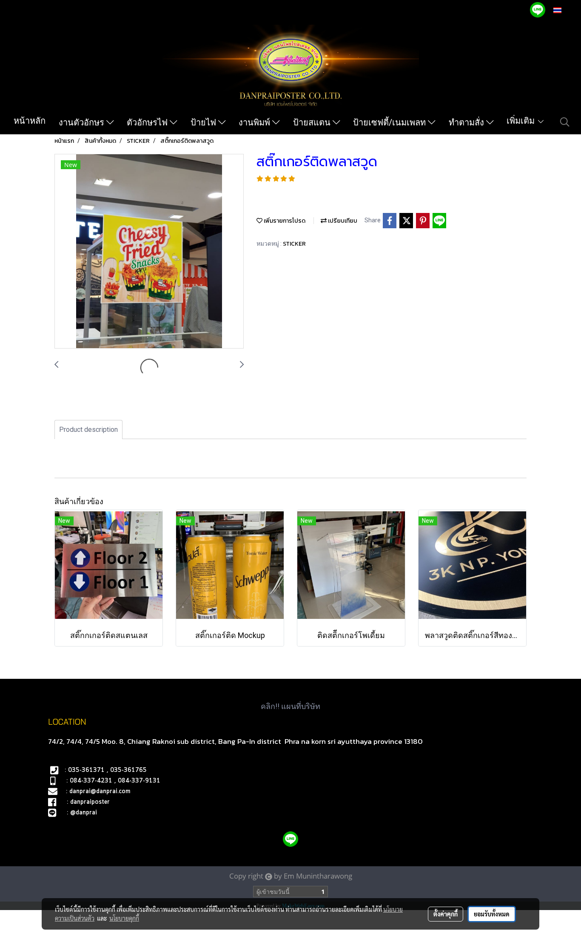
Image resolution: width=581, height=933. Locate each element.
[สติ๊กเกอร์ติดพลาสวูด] (149, 251)
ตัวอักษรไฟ (148, 122)
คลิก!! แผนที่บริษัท (290, 706)
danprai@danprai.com (99, 791)
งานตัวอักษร (82, 122)
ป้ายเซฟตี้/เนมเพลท (390, 122)
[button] (564, 122)
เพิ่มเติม (522, 121)
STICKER (294, 243)
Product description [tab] (88, 429)
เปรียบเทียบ (342, 220)
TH (566, 10)
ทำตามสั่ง (467, 122)
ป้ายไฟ (204, 122)
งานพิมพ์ (255, 122)
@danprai (83, 812)
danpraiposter (90, 802)
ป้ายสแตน (313, 122)
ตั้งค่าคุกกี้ (445, 914)
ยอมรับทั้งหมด (492, 914)
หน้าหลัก (30, 121)
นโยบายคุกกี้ (124, 918)
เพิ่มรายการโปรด (283, 220)
